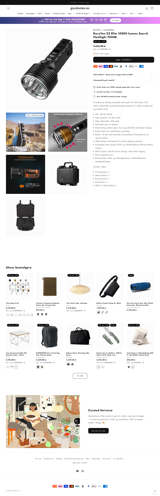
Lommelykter (109, 29)
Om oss (38, 458)
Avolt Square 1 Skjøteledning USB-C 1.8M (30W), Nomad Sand (140, 354)
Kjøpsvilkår (96, 458)
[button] (8, 8)
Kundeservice (49, 458)
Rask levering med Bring (74, 458)
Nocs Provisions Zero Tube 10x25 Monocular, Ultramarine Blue (140, 304)
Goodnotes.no (16, 491)
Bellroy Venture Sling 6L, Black (109, 303)
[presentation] (32, 315)
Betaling (59, 458)
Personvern (107, 458)
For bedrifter (118, 458)
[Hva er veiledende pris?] (110, 49)
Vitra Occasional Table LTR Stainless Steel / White (16, 354)
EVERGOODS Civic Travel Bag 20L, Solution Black (48, 354)
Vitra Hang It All (12, 303)
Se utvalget (115, 20)
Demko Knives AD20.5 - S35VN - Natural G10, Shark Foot (109, 354)
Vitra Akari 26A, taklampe (76, 303)
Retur (87, 458)
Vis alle (80, 376)
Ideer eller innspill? (80, 463)
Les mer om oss (98, 431)
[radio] (8, 315)
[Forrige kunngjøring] (6, 2)
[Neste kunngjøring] (153, 2)
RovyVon (97, 29)
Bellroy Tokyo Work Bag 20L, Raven (78, 354)
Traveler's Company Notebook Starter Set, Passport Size (47, 304)
